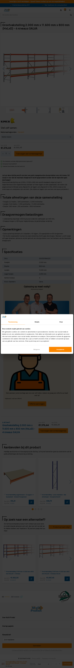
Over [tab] (61, 322)
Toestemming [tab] (12, 322)
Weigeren (36, 349)
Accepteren (60, 349)
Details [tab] (37, 322)
